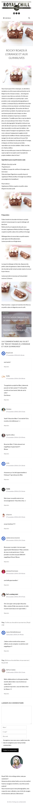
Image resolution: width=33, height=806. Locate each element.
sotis (7, 463)
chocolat (9, 164)
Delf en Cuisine (10, 670)
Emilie (8, 376)
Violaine (8, 409)
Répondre (6, 366)
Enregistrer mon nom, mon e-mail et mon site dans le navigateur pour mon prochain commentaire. (16, 742)
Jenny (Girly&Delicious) (13, 632)
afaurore (9, 514)
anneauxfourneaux (12, 571)
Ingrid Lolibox (10, 435)
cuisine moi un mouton (13, 538)
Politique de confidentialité (19, 802)
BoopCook (9, 353)
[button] (29, 18)
